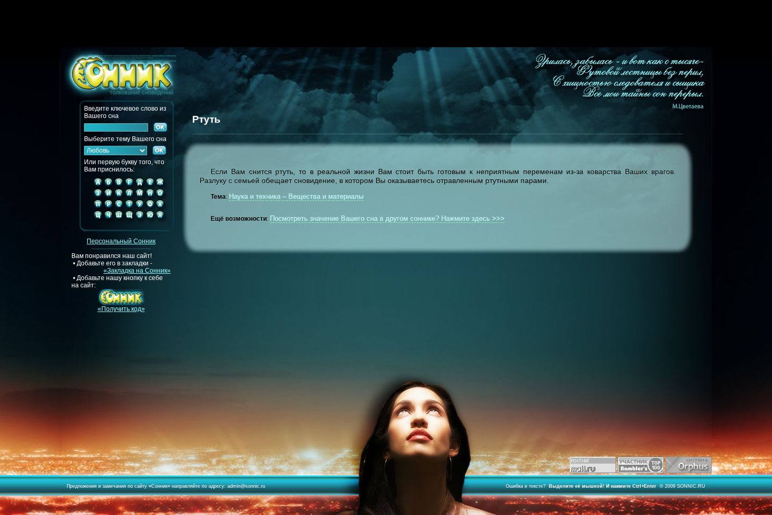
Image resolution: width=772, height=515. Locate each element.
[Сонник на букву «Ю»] (150, 223)
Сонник (159, 486)
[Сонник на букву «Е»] (150, 186)
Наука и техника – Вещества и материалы (296, 196)
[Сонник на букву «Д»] (139, 186)
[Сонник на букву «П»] (96, 208)
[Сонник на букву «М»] (139, 197)
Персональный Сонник (121, 241)
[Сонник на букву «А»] (96, 186)
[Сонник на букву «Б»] (108, 186)
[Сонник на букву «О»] (162, 197)
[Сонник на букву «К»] (118, 197)
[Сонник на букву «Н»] (150, 197)
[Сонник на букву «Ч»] (108, 223)
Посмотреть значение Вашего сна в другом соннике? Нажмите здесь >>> (387, 218)
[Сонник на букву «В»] (118, 186)
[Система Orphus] (688, 471)
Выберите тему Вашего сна (125, 139)
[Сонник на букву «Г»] (129, 186)
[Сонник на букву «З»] (96, 197)
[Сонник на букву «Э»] (139, 223)
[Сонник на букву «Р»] (108, 208)
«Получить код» (121, 309)
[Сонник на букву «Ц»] (96, 223)
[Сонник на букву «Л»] (129, 197)
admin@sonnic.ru (246, 486)
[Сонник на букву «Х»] (162, 208)
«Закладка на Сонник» (137, 270)
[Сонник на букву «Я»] (162, 223)
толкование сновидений (116, 71)
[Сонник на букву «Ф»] (150, 208)
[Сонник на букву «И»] (108, 197)
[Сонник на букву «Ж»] (162, 186)
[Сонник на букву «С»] (118, 208)
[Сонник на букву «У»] (139, 208)
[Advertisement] (386, 23)
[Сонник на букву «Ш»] (118, 223)
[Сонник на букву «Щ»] (129, 223)
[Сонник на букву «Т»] (129, 208)
